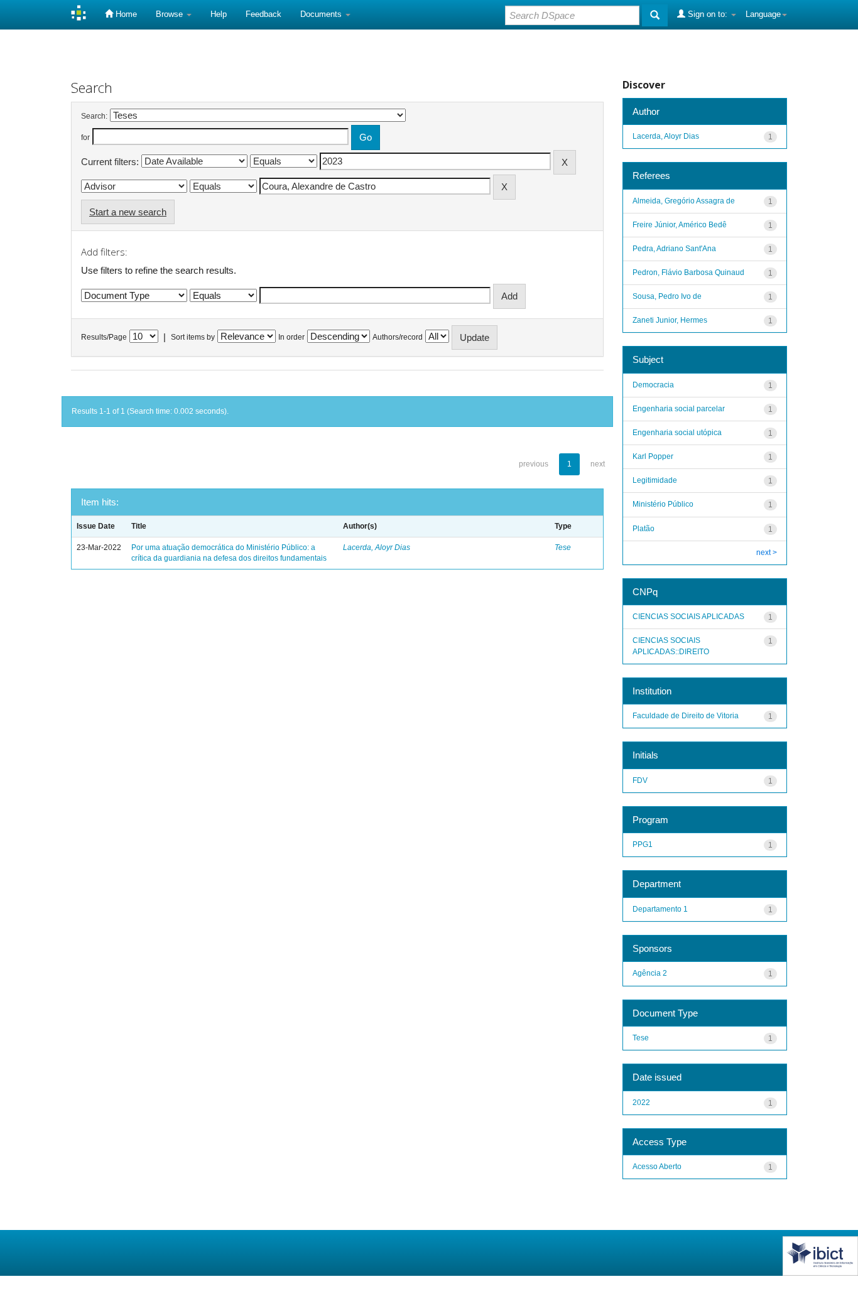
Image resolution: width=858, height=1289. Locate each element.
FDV (640, 780)
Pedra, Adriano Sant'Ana (674, 248)
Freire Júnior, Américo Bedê (680, 224)
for (85, 137)
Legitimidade (655, 480)
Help (218, 14)
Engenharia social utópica (677, 432)
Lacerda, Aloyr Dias (376, 547)
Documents (322, 14)
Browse (170, 14)
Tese (563, 547)
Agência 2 (650, 973)
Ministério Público (663, 504)
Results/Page (104, 337)
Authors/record (397, 337)
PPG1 (643, 844)
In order (291, 337)
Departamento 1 (660, 909)
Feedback (263, 14)
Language (763, 14)
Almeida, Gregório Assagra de (684, 201)
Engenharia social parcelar (679, 408)
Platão (643, 528)
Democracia (653, 384)
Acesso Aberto (657, 1166)
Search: (94, 116)
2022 (641, 1102)
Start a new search (127, 212)
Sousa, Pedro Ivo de (667, 296)
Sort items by (193, 337)
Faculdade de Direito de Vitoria (686, 715)
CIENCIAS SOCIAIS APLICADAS (688, 616)
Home (125, 14)
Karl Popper (653, 456)
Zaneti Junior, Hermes (670, 320)
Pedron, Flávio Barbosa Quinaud (688, 272)
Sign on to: (707, 14)
